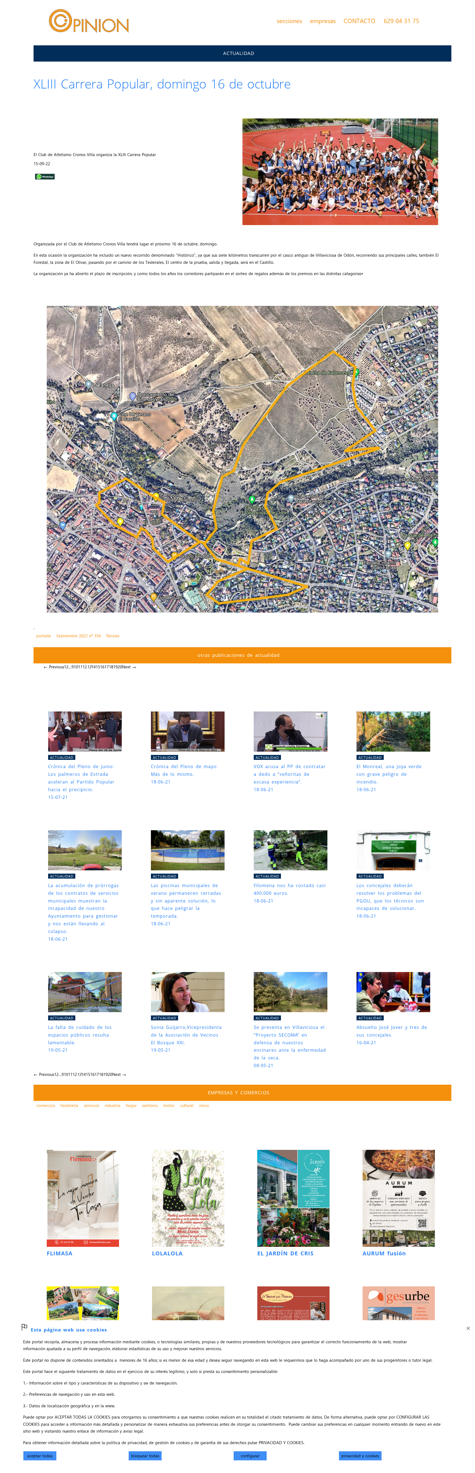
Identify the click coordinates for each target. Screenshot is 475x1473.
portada (43, 635)
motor (169, 1105)
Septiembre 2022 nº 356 (78, 635)
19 (115, 666)
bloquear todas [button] (145, 1455)
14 (93, 666)
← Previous (53, 666)
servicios (91, 1105)
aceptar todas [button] (40, 1455)
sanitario (150, 1105)
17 (106, 666)
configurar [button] (250, 1455)
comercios (45, 1105)
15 (98, 666)
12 (84, 666)
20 (120, 666)
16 (102, 666)
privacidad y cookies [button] (360, 1455)
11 (80, 666)
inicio (204, 1105)
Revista (112, 635)
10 (76, 666)
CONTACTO (359, 20)
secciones (289, 20)
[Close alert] (468, 1326)
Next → (129, 666)
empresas (323, 20)
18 (111, 666)
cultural (187, 1105)
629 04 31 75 (401, 20)
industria (112, 1105)
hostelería (69, 1105)
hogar (131, 1105)
